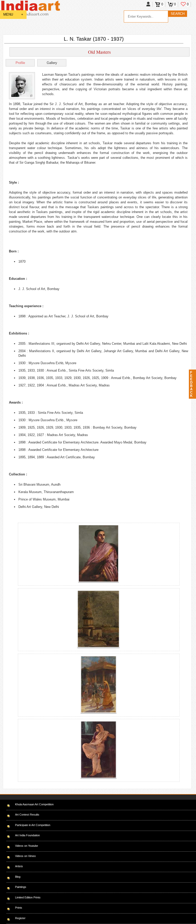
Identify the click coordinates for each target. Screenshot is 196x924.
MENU (13, 14)
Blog (17, 876)
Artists (19, 866)
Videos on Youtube (26, 845)
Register (20, 918)
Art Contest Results (27, 814)
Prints (18, 907)
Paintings (20, 886)
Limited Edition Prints (28, 897)
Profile (20, 63)
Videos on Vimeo (25, 856)
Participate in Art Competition (32, 825)
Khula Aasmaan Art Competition (34, 804)
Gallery (52, 63)
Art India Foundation (27, 835)
